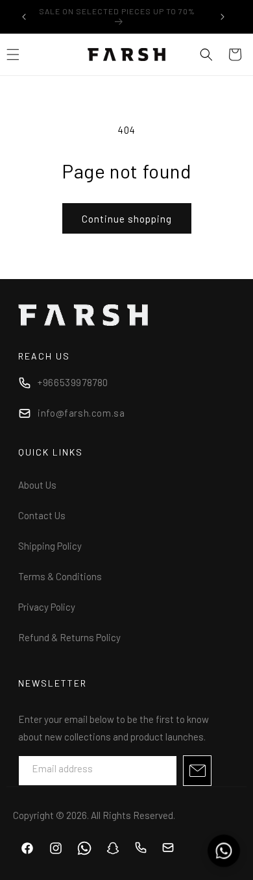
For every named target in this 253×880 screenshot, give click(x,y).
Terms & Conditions (60, 576)
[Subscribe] (197, 770)
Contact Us (42, 515)
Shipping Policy (50, 546)
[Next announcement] (222, 17)
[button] (206, 54)
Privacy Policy (46, 607)
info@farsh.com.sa (81, 413)
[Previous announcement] (24, 17)
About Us (37, 485)
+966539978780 (73, 382)
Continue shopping (127, 219)
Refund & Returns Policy (69, 637)
